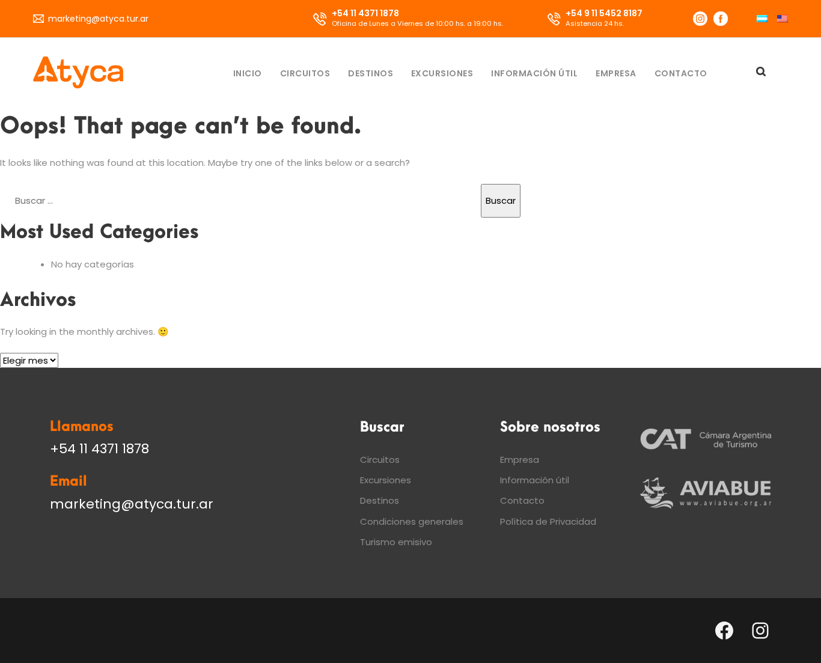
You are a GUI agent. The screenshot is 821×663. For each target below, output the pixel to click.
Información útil (534, 73)
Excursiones (442, 73)
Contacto (681, 73)
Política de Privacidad (548, 521)
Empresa (616, 73)
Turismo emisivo (396, 542)
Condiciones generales (411, 521)
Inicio (247, 73)
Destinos (370, 73)
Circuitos (305, 73)
